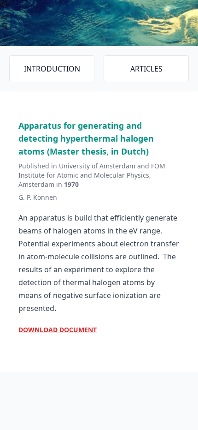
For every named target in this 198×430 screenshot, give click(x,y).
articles (146, 69)
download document (57, 329)
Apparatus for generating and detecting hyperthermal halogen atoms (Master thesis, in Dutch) (86, 138)
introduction (52, 69)
